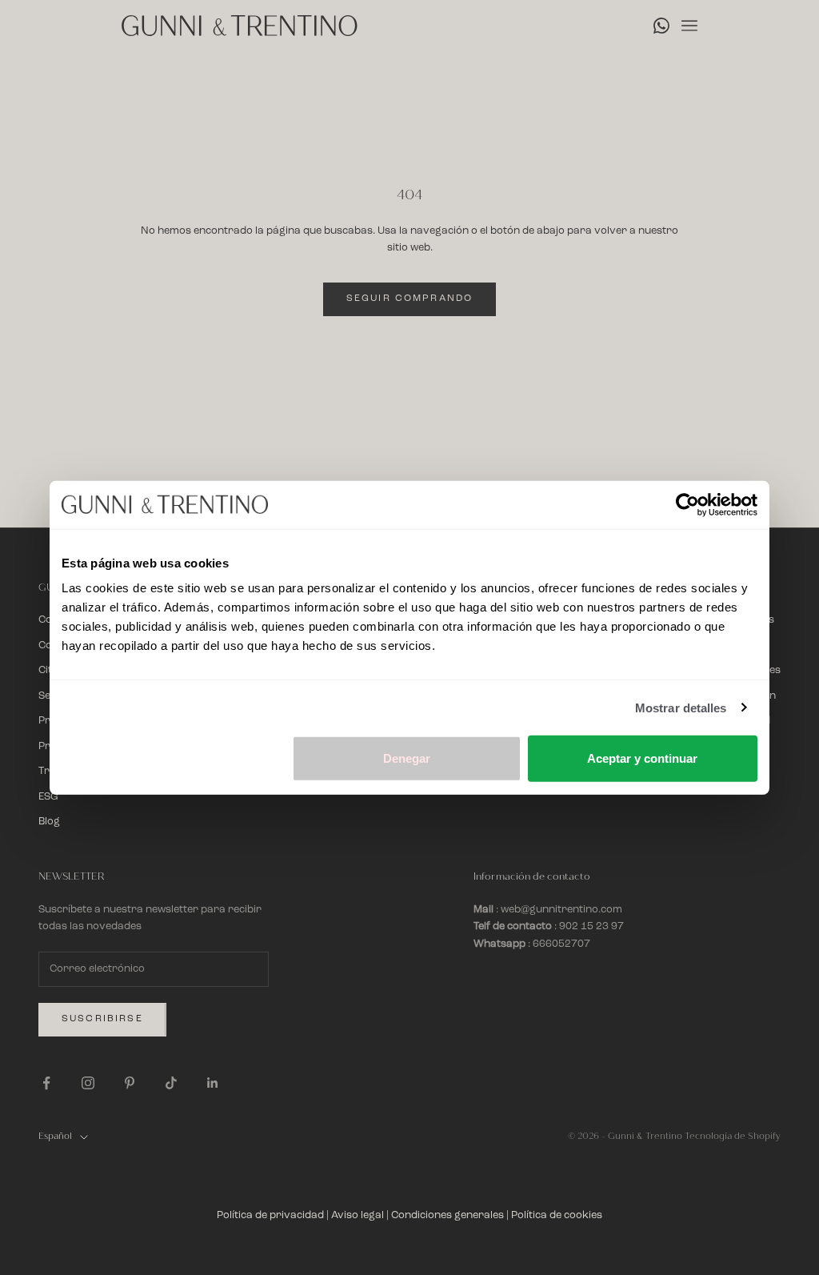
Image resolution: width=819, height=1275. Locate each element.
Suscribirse (102, 1019)
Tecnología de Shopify (733, 1136)
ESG (48, 797)
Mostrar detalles (681, 707)
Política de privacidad (270, 1215)
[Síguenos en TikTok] (171, 1083)
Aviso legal (357, 1215)
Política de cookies (556, 1215)
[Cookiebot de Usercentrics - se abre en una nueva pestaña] (687, 504)
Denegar (406, 758)
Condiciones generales (447, 1215)
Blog (49, 821)
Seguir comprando (409, 298)
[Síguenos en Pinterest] (130, 1083)
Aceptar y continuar (642, 758)
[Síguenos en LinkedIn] (213, 1083)
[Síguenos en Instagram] (88, 1083)
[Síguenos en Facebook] (46, 1083)
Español (55, 1136)
